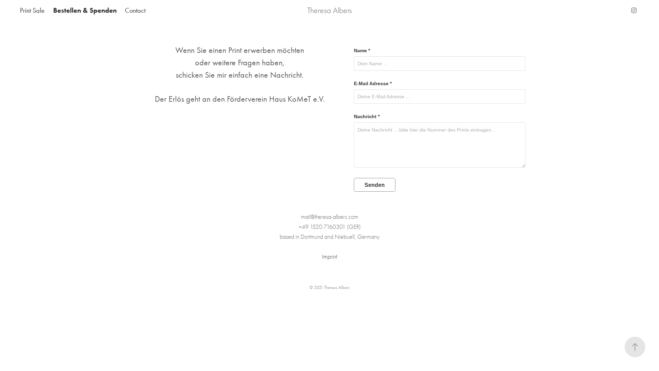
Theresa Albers (329, 10)
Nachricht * (367, 116)
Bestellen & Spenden (85, 10)
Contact (135, 10)
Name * (362, 50)
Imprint (329, 256)
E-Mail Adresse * (373, 83)
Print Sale (32, 10)
